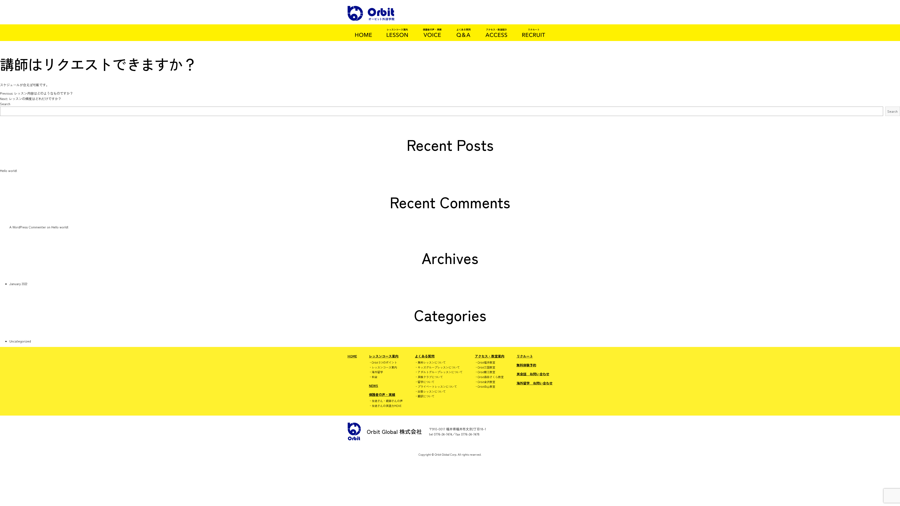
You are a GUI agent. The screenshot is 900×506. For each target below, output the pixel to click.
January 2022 (18, 283)
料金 (374, 377)
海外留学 (377, 372)
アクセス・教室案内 (489, 356)
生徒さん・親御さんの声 (387, 401)
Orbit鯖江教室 (486, 372)
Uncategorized (20, 341)
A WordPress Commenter (27, 227)
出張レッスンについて (432, 391)
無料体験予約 (526, 365)
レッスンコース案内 (383, 356)
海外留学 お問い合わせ (535, 383)
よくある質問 (425, 356)
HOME (352, 356)
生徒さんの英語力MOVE (386, 406)
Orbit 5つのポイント (384, 362)
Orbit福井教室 (486, 362)
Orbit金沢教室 (486, 382)
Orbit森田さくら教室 (491, 377)
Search (5, 103)
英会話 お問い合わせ (533, 374)
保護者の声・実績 (382, 394)
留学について (426, 382)
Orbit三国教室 (486, 367)
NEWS (373, 385)
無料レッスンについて (432, 362)
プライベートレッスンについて (437, 386)
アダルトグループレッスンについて (440, 372)
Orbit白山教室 (486, 386)
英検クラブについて (430, 377)
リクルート (525, 356)
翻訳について (426, 396)
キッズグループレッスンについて (439, 367)
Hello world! (8, 170)
